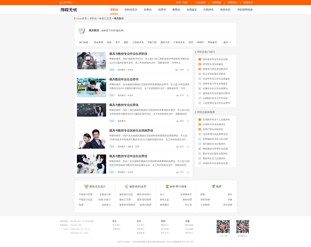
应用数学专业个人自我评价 (216, 119)
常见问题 (165, 229)
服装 (126, 42)
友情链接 (140, 233)
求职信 (114, 9)
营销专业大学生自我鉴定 (215, 83)
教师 (218, 186)
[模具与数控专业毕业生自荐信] (91, 156)
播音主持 (165, 42)
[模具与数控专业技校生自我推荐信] (91, 130)
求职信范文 (130, 9)
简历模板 (216, 2)
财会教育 (98, 42)
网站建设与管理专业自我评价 (217, 149)
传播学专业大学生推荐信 (215, 88)
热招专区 (225, 9)
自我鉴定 (192, 9)
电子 (117, 42)
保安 (191, 42)
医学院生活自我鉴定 (212, 64)
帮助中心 (165, 225)
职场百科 (232, 2)
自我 (137, 146)
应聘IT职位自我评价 (212, 129)
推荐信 (176, 9)
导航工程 (152, 42)
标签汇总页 (105, 18)
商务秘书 (212, 42)
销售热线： (65, 221)
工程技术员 (138, 42)
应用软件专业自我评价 (213, 124)
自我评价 (208, 9)
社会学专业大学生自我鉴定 (216, 79)
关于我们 (116, 225)
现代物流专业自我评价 (213, 144)
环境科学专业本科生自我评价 (217, 163)
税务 (109, 42)
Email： (66, 229)
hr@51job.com (76, 233)
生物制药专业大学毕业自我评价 (217, 98)
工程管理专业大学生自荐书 (216, 103)
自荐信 (148, 9)
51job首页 (81, 18)
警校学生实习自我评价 (213, 158)
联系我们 (140, 229)
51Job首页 (201, 2)
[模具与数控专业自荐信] (91, 105)
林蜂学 (200, 42)
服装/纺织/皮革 (137, 186)
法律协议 (116, 229)
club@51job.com (76, 229)
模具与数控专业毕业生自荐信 (128, 156)
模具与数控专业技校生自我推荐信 (131, 130)
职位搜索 (189, 229)
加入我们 (140, 225)
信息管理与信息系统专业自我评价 (217, 134)
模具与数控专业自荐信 (123, 105)
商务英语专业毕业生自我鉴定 (217, 59)
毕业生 (130, 70)
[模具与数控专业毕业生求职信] (91, 53)
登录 (178, 2)
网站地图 (189, 225)
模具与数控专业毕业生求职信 (128, 53)
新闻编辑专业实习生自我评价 (217, 139)
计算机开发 (179, 42)
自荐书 (162, 9)
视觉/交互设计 (97, 186)
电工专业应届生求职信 (213, 74)
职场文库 (248, 2)
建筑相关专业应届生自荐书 (216, 93)
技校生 (130, 146)
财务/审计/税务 (178, 186)
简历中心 (189, 233)
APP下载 (67, 2)
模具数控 (122, 70)
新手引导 (165, 233)
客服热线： (65, 225)
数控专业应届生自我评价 (215, 153)
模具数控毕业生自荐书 (123, 79)
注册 (185, 2)
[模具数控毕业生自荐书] (91, 79)
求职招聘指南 (245, 9)
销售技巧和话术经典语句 (215, 69)
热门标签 (83, 42)
